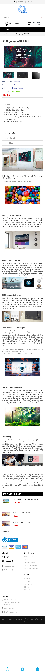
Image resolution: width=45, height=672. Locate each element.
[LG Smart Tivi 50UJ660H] (6, 514)
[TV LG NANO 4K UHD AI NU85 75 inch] (6, 501)
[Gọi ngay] (7, 669)
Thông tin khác (7, 143)
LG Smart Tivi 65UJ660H (21, 522)
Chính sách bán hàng (31, 568)
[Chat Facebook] (22, 669)
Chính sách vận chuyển (32, 560)
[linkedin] (5, 557)
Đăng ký (29, 1)
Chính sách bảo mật (31, 557)
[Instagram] (8, 557)
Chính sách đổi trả (30, 565)
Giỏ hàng (27, 587)
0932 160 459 (14, 24)
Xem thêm (5, 532)
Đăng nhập (21, 1)
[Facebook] (2, 557)
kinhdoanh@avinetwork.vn (13, 570)
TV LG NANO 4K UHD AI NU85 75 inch (25, 499)
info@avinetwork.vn (11, 612)
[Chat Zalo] (37, 669)
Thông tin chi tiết (8, 133)
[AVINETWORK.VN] (22, 9)
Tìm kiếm (27, 578)
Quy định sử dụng (30, 562)
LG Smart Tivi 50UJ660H (21, 513)
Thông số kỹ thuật (8, 138)
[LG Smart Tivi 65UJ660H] (6, 523)
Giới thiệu (27, 590)
